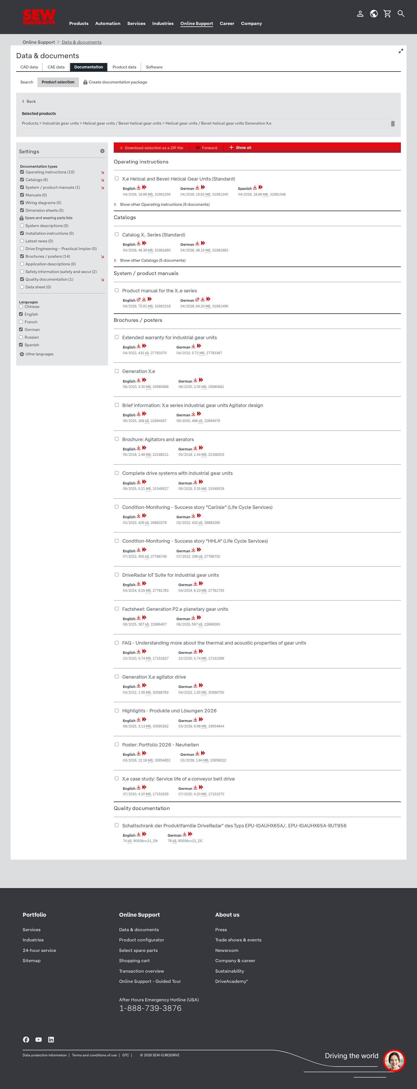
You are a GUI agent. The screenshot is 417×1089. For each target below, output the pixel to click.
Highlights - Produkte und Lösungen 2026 (169, 710)
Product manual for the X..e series (159, 290)
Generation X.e (138, 371)
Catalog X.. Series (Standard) (153, 234)
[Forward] (144, 188)
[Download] (138, 188)
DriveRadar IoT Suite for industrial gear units (170, 574)
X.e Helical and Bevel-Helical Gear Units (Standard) (178, 178)
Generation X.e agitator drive (154, 676)
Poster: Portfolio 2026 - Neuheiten (160, 744)
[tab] (29, 67)
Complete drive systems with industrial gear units (177, 473)
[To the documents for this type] (103, 172)
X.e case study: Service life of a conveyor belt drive (178, 778)
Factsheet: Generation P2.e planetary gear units (175, 608)
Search (26, 82)
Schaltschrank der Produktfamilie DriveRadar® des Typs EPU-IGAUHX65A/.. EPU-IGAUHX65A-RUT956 (234, 825)
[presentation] (29, 67)
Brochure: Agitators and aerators (158, 439)
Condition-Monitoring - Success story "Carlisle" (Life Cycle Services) (197, 507)
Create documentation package (117, 82)
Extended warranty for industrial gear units (169, 337)
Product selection (58, 82)
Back (31, 101)
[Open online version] (138, 300)
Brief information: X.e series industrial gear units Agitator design (192, 405)
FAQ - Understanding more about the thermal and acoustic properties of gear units (214, 642)
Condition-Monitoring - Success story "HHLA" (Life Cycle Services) (195, 540)
